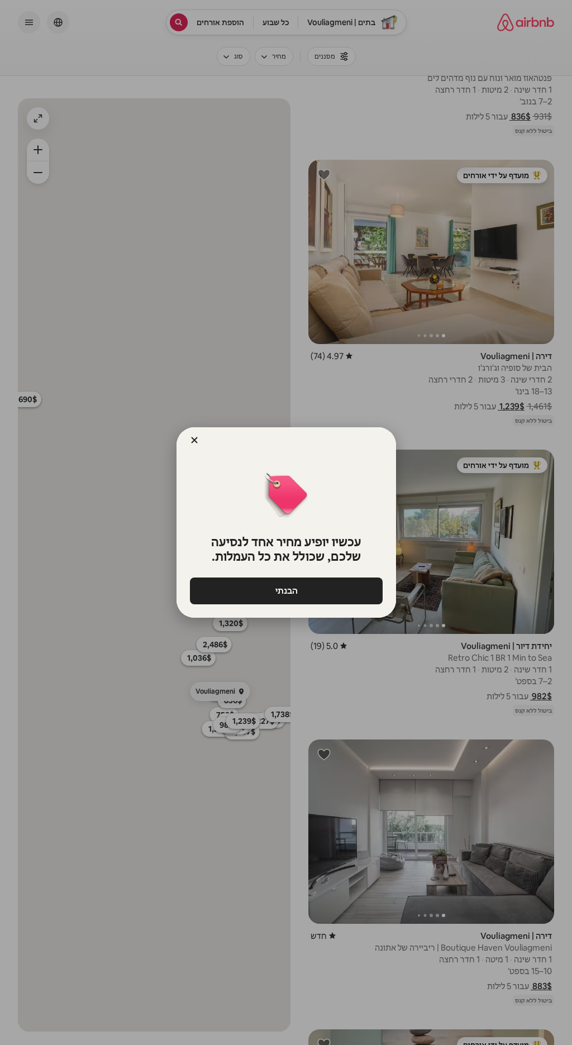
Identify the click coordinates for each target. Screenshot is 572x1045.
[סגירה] (194, 440)
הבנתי (286, 591)
